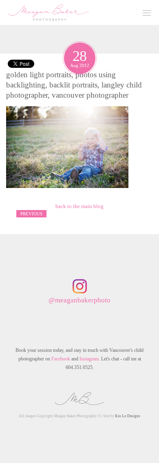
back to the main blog (79, 206)
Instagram (89, 359)
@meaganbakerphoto (79, 300)
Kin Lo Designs (127, 416)
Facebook (60, 359)
